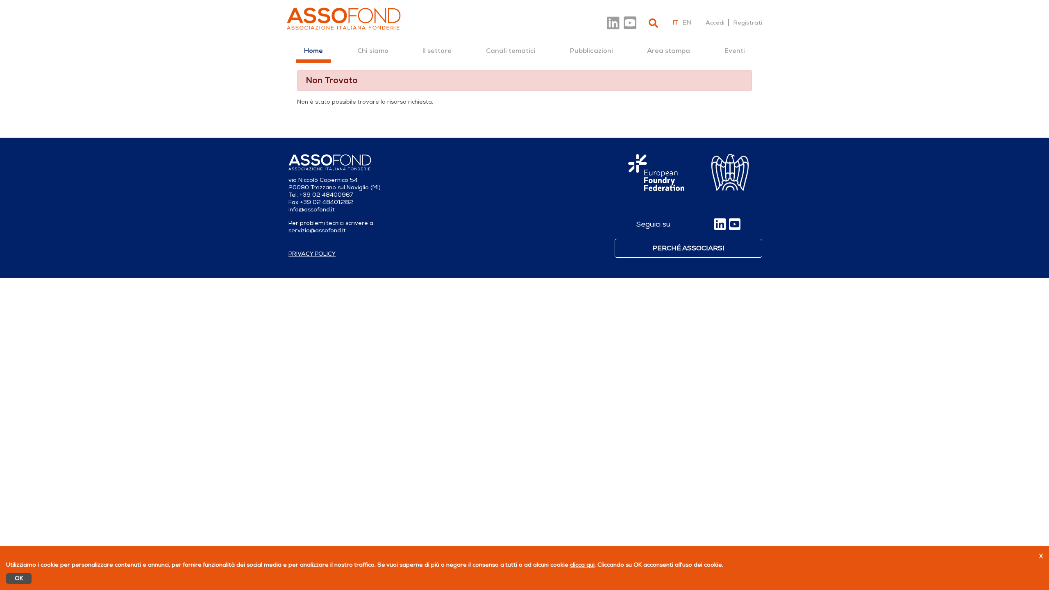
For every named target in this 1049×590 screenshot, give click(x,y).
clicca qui (582, 564)
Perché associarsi (688, 248)
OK (19, 578)
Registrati (747, 22)
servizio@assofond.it (317, 230)
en (686, 22)
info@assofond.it (311, 209)
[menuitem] (313, 50)
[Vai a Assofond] (344, 18)
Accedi (715, 22)
